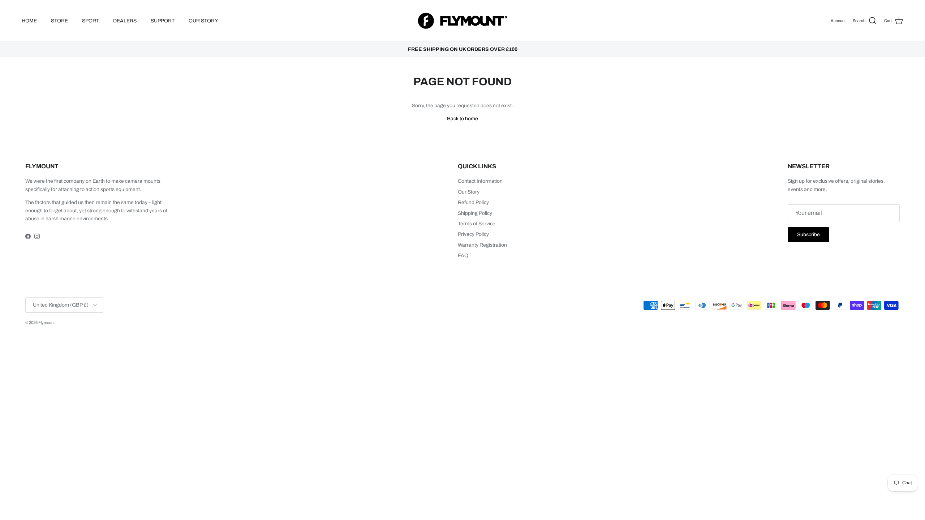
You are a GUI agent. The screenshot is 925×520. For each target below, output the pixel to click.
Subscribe (808, 234)
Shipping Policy (475, 213)
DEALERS (125, 20)
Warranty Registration (482, 245)
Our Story (468, 192)
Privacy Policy (473, 234)
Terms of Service (476, 223)
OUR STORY (203, 20)
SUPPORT (163, 20)
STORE (59, 20)
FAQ (463, 255)
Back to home (462, 118)
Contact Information (480, 181)
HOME (29, 20)
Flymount (46, 322)
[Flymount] (462, 20)
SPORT (90, 20)
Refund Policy (473, 202)
